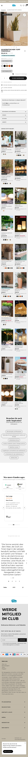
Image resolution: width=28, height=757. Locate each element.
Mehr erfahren (8, 751)
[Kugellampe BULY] (21, 167)
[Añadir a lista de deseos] (25, 51)
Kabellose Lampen (14, 447)
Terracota (9, 66)
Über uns (4, 664)
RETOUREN (4, 118)
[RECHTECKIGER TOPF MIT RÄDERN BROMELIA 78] (7, 308)
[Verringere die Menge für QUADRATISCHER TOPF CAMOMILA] (2, 78)
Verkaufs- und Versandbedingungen (20, 738)
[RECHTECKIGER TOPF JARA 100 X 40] (21, 252)
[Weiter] (24, 514)
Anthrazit (12, 66)
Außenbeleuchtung (14, 440)
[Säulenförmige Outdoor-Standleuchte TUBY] (21, 224)
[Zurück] (3, 514)
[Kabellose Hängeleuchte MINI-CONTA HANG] (7, 139)
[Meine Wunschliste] (23, 5)
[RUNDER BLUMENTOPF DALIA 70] (7, 224)
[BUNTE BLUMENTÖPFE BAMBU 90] (21, 280)
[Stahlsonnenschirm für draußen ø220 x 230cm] (21, 365)
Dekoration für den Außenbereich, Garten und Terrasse (14, 435)
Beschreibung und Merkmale (9, 111)
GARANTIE (4, 122)
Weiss (2, 66)
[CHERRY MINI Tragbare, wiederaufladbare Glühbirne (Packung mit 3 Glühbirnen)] (7, 393)
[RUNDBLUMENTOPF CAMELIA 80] (21, 139)
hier (7, 103)
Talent (3, 667)
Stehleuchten (14, 457)
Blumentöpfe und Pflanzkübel (14, 431)
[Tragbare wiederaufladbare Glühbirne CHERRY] (7, 196)
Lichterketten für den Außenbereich (14, 454)
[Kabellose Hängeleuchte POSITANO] (21, 196)
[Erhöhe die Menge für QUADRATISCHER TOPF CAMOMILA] (7, 78)
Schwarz (5, 66)
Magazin (4, 669)
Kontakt (4, 738)
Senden (22, 640)
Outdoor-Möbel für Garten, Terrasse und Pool (14, 443)
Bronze (7, 66)
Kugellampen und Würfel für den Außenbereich (14, 450)
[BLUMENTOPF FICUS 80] (7, 365)
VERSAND (4, 115)
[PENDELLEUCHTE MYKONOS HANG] (21, 337)
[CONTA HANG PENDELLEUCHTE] (21, 393)
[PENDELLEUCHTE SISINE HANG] (21, 308)
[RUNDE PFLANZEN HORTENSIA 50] (7, 280)
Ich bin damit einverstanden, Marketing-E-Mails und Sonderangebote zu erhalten (14, 644)
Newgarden (3, 9)
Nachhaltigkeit (5, 665)
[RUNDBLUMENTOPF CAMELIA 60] (7, 167)
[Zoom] (24, 15)
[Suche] (21, 5)
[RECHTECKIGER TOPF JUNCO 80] (7, 252)
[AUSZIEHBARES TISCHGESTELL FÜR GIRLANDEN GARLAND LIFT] (7, 337)
